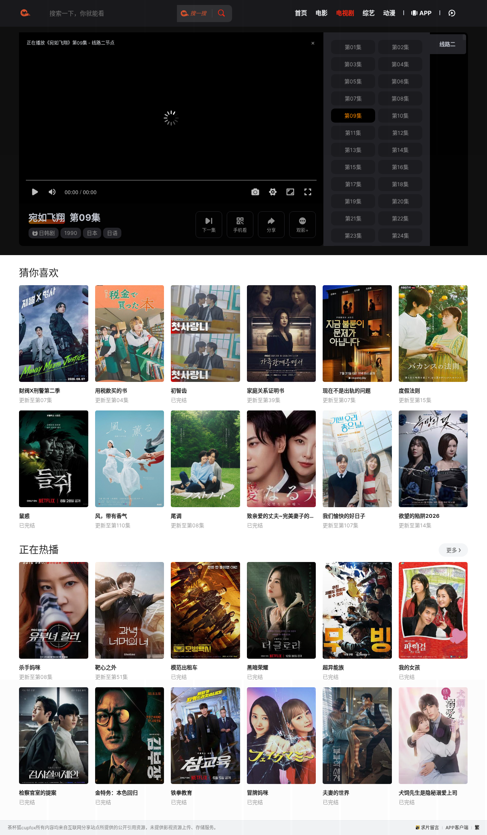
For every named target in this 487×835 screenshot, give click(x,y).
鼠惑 (24, 515)
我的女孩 (409, 667)
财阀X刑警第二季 (39, 390)
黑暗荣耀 (257, 667)
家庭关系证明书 (265, 390)
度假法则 (409, 390)
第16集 (400, 167)
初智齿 (179, 390)
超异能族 (333, 667)
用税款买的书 (111, 390)
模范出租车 (184, 667)
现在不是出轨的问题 (347, 390)
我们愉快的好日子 (344, 515)
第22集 (400, 218)
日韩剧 (47, 233)
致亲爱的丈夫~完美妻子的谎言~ (281, 515)
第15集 (353, 167)
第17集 (353, 184)
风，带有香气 (111, 515)
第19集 (353, 201)
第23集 (353, 235)
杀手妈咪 (29, 667)
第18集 (400, 184)
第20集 (400, 201)
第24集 (400, 235)
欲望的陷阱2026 (419, 515)
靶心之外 (105, 667)
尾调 (176, 515)
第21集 (353, 218)
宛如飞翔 (47, 217)
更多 (451, 550)
